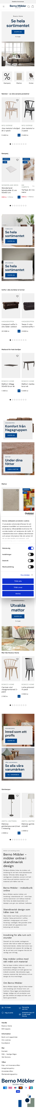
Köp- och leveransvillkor (11, 1065)
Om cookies (6, 1040)
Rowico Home (7, 1026)
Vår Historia (6, 1057)
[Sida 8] (25, 144)
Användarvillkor (7, 1071)
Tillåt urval (18, 587)
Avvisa (18, 594)
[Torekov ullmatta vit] (11, 499)
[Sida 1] (10, 144)
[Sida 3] (14, 144)
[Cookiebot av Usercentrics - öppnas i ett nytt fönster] (25, 513)
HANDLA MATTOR (13, 469)
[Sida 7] (23, 144)
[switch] (31, 554)
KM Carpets (6, 1029)
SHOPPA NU (18, 32)
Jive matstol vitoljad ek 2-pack (11, 129)
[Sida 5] (19, 144)
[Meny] (4, 6)
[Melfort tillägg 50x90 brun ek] (11, 365)
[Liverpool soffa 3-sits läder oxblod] (11, 305)
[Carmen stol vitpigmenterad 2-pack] (11, 668)
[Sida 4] (17, 144)
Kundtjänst (6, 1043)
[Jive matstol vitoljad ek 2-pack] (11, 109)
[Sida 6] (21, 144)
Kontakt (5, 1051)
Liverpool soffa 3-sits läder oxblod (10, 325)
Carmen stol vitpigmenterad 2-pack (10, 689)
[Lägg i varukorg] (19, 135)
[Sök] (28, 6)
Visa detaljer (25, 575)
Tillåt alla (18, 581)
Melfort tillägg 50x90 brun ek (8, 385)
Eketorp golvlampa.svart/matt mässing (11, 826)
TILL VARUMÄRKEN (13, 775)
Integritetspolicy (8, 1068)
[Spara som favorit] (17, 100)
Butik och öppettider (10, 1037)
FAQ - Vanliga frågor (9, 1054)
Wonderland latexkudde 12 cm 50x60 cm (9, 190)
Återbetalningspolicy (9, 1074)
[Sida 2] (12, 144)
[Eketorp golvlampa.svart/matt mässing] (11, 805)
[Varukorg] (32, 6)
